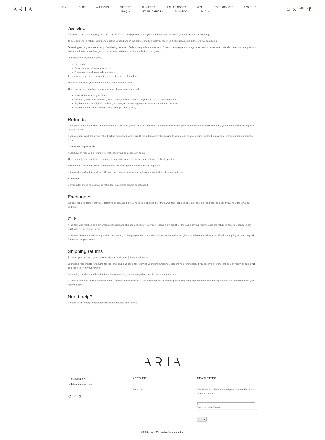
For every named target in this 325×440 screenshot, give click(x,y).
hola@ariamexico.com (80, 384)
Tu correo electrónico (208, 407)
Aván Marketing (175, 432)
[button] (308, 9)
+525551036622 (77, 379)
